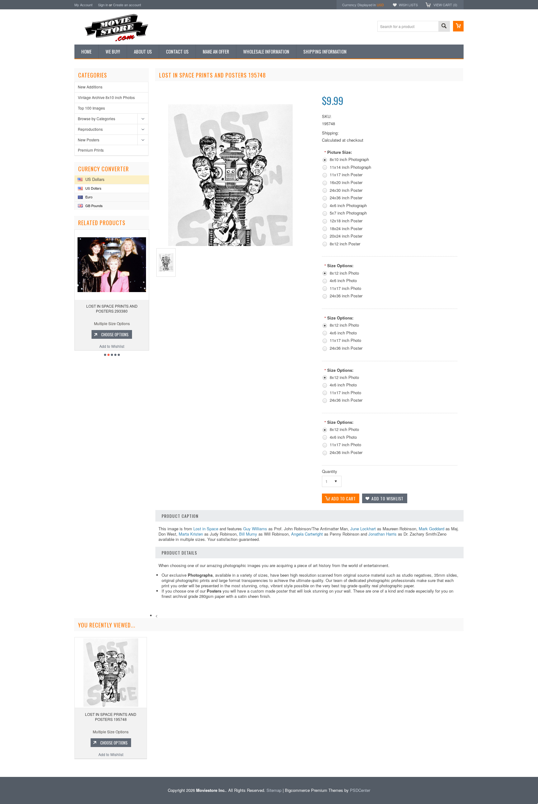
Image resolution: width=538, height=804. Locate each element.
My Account (83, 4)
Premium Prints (91, 150)
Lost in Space (205, 529)
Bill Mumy (248, 534)
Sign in (103, 4)
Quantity (329, 471)
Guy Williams (255, 529)
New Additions (90, 86)
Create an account (127, 4)
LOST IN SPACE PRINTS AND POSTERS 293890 (113, 308)
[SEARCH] (444, 26)
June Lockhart (363, 529)
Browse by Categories (96, 118)
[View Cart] (458, 26)
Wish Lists (408, 4)
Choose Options (116, 334)
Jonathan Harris (382, 534)
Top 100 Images (91, 108)
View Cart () (445, 4)
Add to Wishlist (113, 346)
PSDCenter (360, 790)
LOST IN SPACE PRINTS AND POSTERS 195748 (110, 717)
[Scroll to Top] (0, 768)
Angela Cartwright (307, 534)
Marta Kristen (191, 534)
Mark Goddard (431, 529)
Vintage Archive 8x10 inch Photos (106, 97)
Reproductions (90, 129)
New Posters (88, 139)
